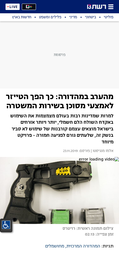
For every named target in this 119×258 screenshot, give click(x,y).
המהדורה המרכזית (83, 246)
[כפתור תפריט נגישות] (6, 225)
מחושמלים (54, 246)
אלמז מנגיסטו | (101, 151)
